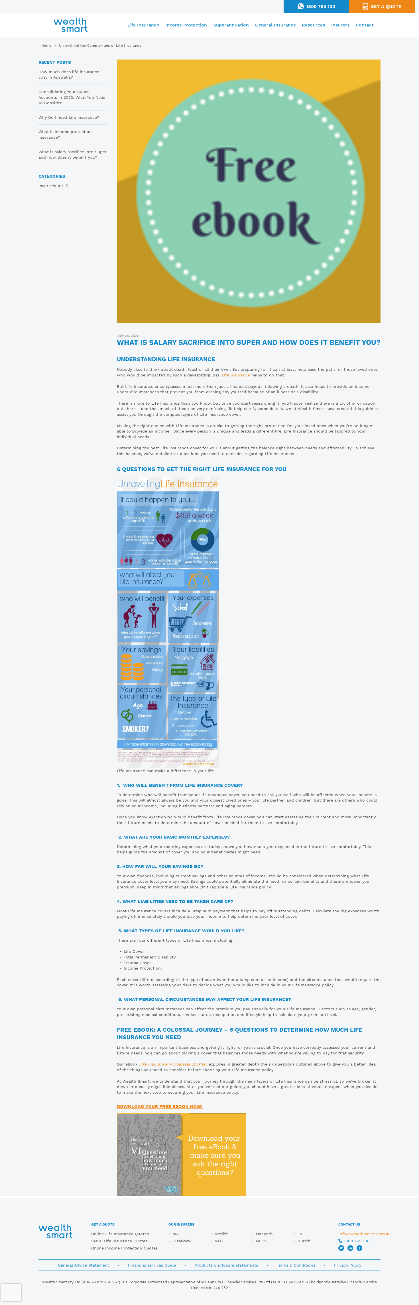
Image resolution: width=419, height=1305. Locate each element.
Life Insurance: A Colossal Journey (173, 1064)
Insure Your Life (54, 185)
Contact (365, 25)
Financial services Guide (152, 1265)
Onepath (264, 1234)
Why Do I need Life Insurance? (68, 117)
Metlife (221, 1234)
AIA (175, 1234)
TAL (301, 1234)
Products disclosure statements (226, 1265)
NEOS (261, 1241)
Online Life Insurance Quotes (120, 1234)
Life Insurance (143, 25)
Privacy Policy (347, 1265)
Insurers (340, 25)
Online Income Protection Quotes (124, 1248)
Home (46, 46)
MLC (218, 1241)
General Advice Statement (83, 1265)
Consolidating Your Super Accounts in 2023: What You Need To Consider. (71, 97)
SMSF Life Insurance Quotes (119, 1241)
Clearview (182, 1241)
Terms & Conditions (296, 1265)
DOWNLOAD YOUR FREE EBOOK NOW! (160, 1106)
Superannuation (231, 25)
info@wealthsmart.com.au (364, 1234)
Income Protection (186, 25)
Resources (313, 25)
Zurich (304, 1241)
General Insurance (275, 25)
